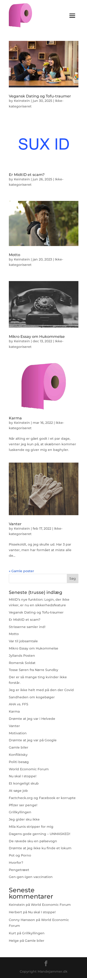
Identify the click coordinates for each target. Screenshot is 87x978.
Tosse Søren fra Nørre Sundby (33, 670)
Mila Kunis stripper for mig (31, 827)
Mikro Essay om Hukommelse (37, 336)
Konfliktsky (18, 755)
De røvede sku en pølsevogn (33, 841)
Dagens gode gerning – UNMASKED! (39, 834)
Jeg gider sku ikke (24, 819)
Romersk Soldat (22, 663)
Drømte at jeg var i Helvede (32, 719)
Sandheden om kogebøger (32, 697)
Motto (14, 255)
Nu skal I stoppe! (22, 776)
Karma (15, 418)
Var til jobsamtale (23, 641)
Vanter (15, 524)
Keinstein (22, 101)
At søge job (18, 791)
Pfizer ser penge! (23, 805)
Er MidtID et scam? (27, 174)
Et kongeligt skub (24, 783)
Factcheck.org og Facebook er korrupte (42, 798)
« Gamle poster (21, 571)
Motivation (18, 733)
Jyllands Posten (22, 655)
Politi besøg (19, 762)
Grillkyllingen (20, 812)
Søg (72, 578)
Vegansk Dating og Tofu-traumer (40, 96)
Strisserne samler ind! (27, 627)
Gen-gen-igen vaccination (31, 877)
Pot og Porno (20, 855)
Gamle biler (18, 747)
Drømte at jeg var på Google (33, 740)
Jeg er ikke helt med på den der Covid (41, 690)
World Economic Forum (29, 769)
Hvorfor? (16, 862)
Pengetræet (19, 870)
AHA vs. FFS (18, 704)
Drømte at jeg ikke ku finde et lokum (40, 848)
